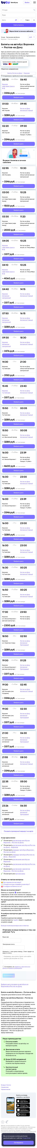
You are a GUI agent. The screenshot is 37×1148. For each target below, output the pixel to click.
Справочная (5, 1087)
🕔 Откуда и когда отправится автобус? (15, 884)
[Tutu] (5, 2)
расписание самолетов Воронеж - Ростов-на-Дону (17, 870)
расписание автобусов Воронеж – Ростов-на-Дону (17, 841)
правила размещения (15, 968)
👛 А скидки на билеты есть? (11, 886)
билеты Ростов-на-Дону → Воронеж (18, 73)
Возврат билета (6, 1085)
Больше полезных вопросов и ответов (15, 926)
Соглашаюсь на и (16, 967)
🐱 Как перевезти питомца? (11, 882)
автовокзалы (20, 874)
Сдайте (16, 920)
